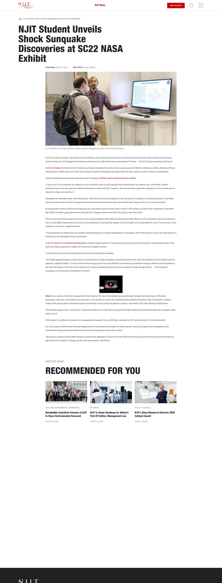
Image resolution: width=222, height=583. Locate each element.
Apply (176, 5)
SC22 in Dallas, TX (56, 168)
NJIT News (100, 5)
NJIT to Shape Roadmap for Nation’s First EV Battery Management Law (109, 415)
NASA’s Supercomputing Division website (118, 178)
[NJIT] (25, 5)
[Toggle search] (191, 5)
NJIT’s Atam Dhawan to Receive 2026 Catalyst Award (155, 415)
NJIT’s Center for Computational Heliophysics (67, 243)
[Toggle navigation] (201, 5)
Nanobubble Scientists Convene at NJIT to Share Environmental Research (66, 415)
